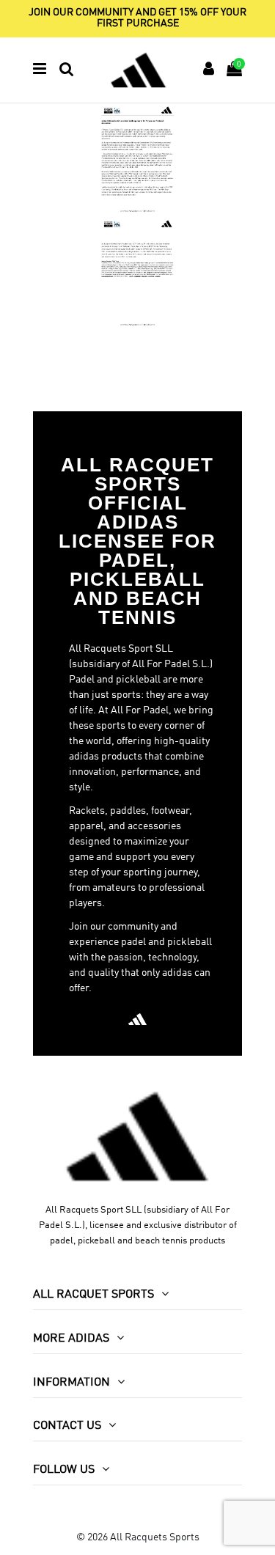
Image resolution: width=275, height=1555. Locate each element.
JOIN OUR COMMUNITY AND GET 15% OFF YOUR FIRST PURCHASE (137, 18)
